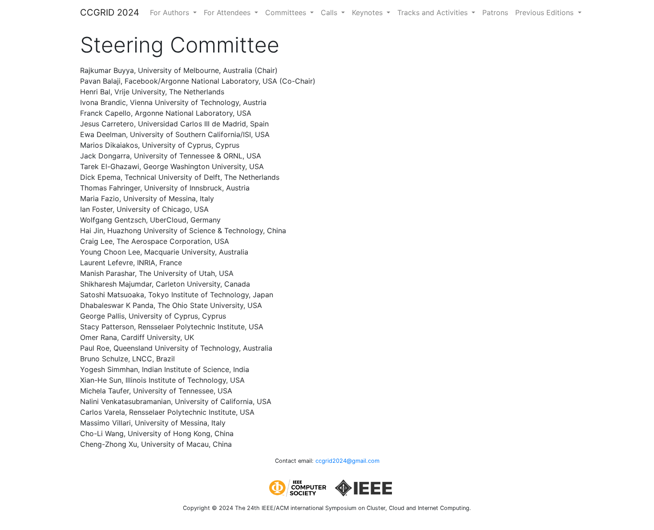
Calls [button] (330, 12)
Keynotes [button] (368, 12)
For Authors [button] (170, 12)
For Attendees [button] (228, 12)
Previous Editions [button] (545, 12)
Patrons (495, 12)
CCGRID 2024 (109, 12)
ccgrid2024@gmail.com (347, 460)
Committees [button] (286, 12)
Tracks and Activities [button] (433, 12)
